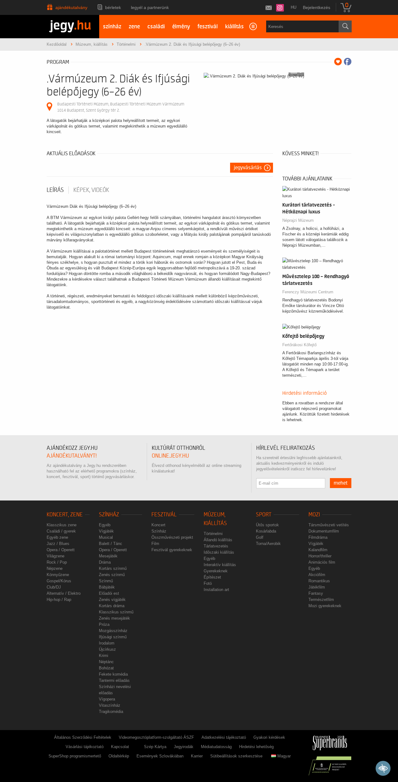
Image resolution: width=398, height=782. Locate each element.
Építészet (212, 577)
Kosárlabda (266, 531)
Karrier (197, 756)
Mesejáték (108, 556)
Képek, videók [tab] (91, 190)
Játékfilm (316, 587)
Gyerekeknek (216, 571)
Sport (263, 514)
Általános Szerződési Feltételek (82, 737)
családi (156, 26)
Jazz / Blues (58, 543)
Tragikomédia (111, 711)
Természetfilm (321, 599)
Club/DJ (54, 587)
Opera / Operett (61, 549)
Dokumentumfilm (323, 531)
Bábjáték (107, 587)
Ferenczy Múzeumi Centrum (307, 292)
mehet (341, 483)
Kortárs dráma (111, 605)
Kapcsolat (120, 746)
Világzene (55, 556)
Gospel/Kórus (59, 581)
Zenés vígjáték (112, 599)
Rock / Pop (57, 562)
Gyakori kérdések (269, 737)
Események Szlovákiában (160, 756)
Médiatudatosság (216, 746)
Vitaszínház (109, 705)
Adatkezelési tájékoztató (223, 737)
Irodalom (106, 643)
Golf (259, 537)
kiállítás (234, 26)
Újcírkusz (107, 649)
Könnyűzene (58, 574)
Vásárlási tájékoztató (85, 746)
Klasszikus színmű (116, 612)
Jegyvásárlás (248, 167)
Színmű (106, 581)
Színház (109, 514)
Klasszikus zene (61, 525)
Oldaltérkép (119, 756)
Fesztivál (164, 514)
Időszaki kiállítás (219, 552)
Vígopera (107, 699)
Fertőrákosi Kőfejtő (299, 344)
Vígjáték (106, 531)
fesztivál (207, 26)
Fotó (208, 583)
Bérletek (113, 7)
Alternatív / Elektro (64, 593)
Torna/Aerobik (268, 543)
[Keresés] (345, 26)
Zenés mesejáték (114, 618)
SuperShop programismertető (75, 756)
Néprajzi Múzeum (298, 220)
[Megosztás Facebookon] (347, 61)
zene (134, 26)
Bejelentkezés (316, 7)
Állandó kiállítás (218, 540)
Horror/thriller (319, 556)
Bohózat (106, 668)
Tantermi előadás (114, 680)
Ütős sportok (267, 525)
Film (155, 543)
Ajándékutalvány (71, 7)
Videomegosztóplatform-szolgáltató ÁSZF (156, 737)
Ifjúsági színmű (113, 637)
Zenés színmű (112, 574)
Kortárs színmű (113, 568)
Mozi (314, 514)
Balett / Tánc (110, 543)
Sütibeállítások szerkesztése (236, 756)
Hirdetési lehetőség (256, 746)
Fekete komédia (113, 674)
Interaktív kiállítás (220, 564)
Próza (104, 624)
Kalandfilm (317, 549)
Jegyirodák (183, 746)
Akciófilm (316, 574)
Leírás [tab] (55, 190)
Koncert (158, 525)
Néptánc (106, 661)
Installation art (216, 589)
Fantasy (315, 593)
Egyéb (104, 525)
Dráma (105, 562)
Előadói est (109, 593)
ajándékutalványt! (72, 456)
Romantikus (319, 581)
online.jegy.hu (170, 456)
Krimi (103, 655)
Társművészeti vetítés (328, 525)
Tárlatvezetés (216, 546)
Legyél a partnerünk (150, 7)
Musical (106, 537)
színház (112, 26)
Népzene (54, 568)
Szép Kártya (155, 746)
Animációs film (321, 562)
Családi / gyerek (61, 531)
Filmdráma (317, 537)
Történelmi (213, 533)
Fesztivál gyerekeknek (171, 549)
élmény (181, 26)
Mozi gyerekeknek (324, 605)
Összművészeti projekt (172, 537)
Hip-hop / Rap (59, 599)
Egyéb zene (57, 537)
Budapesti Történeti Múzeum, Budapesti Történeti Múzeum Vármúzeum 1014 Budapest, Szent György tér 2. (120, 107)
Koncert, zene (65, 514)
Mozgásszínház (113, 630)
